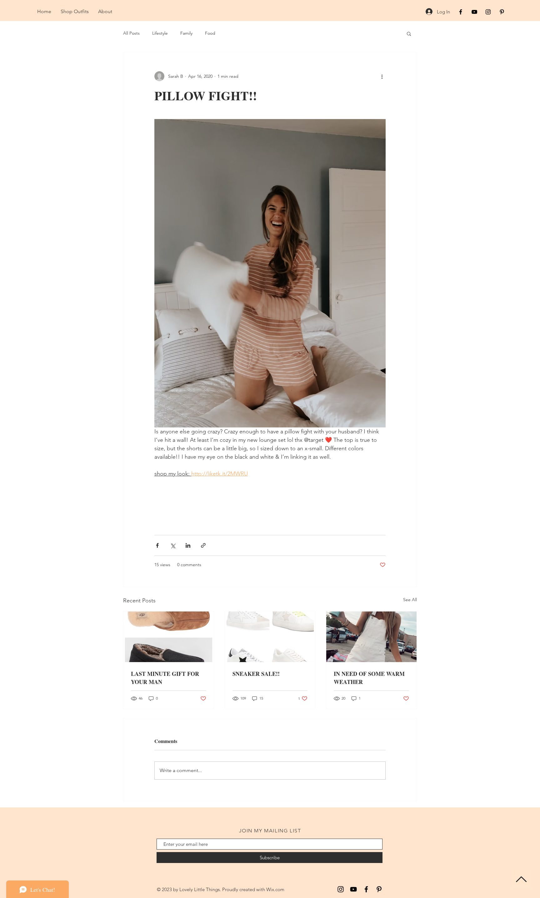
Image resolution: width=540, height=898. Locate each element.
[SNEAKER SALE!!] (270, 636)
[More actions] (382, 76)
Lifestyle (160, 33)
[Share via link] (203, 545)
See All (410, 599)
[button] (409, 33)
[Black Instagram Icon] (488, 11)
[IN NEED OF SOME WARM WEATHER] (371, 636)
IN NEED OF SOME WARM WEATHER (369, 678)
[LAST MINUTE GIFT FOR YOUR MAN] (168, 636)
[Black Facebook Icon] (460, 11)
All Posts (131, 33)
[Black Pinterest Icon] (501, 11)
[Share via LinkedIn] (188, 545)
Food (210, 33)
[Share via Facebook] (157, 545)
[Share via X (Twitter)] (173, 545)
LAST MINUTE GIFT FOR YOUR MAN (165, 678)
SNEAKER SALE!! (256, 674)
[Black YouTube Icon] (474, 11)
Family (186, 33)
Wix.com (275, 889)
